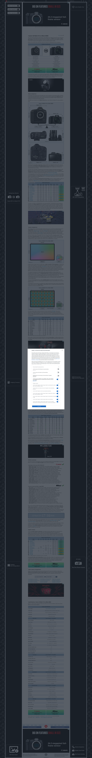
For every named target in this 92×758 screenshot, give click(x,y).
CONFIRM (39, 406)
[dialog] (46, 379)
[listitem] (46, 366)
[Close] (62, 350)
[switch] (58, 369)
